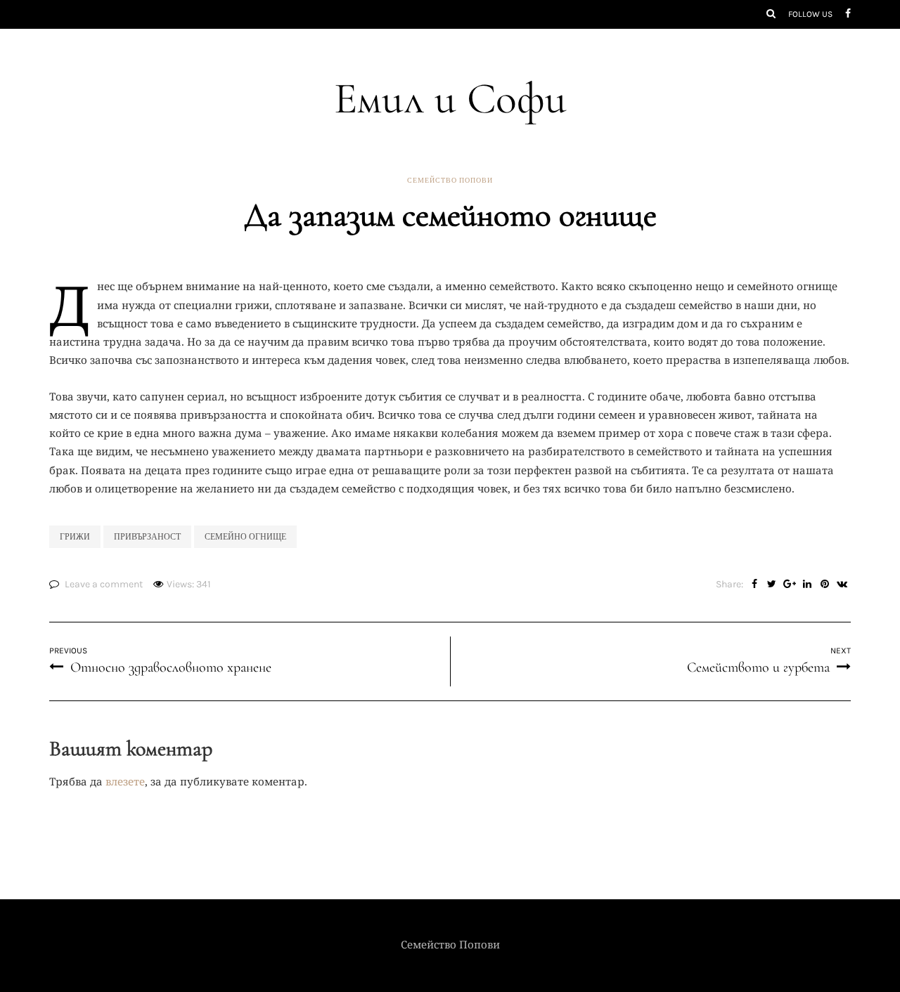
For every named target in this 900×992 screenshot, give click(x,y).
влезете (125, 781)
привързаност (147, 537)
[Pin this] (824, 584)
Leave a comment (104, 584)
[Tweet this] (771, 584)
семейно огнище (245, 537)
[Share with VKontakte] (842, 584)
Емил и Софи (450, 98)
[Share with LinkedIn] (807, 584)
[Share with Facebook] (754, 584)
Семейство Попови (450, 180)
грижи (75, 537)
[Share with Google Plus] (789, 584)
